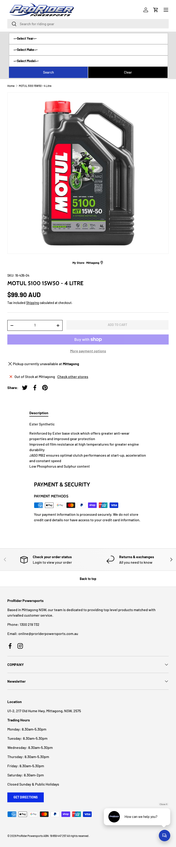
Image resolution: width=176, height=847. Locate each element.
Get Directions (26, 797)
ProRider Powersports (30, 835)
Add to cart (117, 325)
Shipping (32, 303)
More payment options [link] (88, 351)
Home (10, 85)
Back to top (88, 579)
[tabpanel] (88, 445)
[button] (156, 10)
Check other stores (72, 376)
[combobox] (88, 23)
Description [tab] (38, 413)
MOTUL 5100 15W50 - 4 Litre (35, 85)
